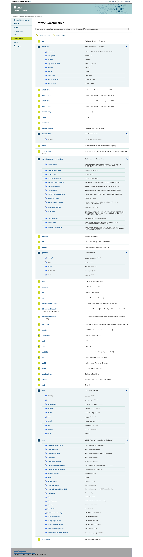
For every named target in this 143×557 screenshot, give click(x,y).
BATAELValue (52, 174)
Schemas (17, 35)
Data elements (18, 31)
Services (16, 42)
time (49, 425)
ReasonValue (52, 222)
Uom (49, 497)
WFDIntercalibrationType (55, 513)
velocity (50, 429)
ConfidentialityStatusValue (56, 465)
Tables (16, 27)
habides (45, 287)
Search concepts (60, 35)
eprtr (44, 146)
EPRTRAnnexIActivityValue (56, 194)
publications (47, 374)
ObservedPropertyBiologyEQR (57, 489)
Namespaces (18, 46)
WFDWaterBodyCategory (55, 524)
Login (112, 1)
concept (50, 258)
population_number (54, 63)
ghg (43, 281)
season (50, 71)
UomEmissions (52, 501)
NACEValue (51, 211)
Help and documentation (22, 20)
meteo (50, 417)
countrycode (52, 52)
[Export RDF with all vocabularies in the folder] (127, 47)
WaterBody (51, 509)
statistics (50, 421)
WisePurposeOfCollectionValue (58, 532)
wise (43, 440)
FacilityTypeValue (53, 198)
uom (43, 390)
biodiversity (46, 112)
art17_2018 (46, 106)
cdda (44, 117)
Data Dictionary (29, 16)
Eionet (22, 16)
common (45, 123)
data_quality (51, 56)
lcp (43, 357)
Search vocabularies (44, 35)
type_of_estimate (53, 79)
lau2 (43, 346)
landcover (46, 335)
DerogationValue (53, 190)
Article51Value (52, 164)
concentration (52, 404)
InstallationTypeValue (54, 207)
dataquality (46, 134)
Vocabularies (18, 38)
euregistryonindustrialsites (52, 159)
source (50, 266)
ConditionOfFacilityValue (56, 182)
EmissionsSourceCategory (56, 469)
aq (43, 41)
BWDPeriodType (53, 449)
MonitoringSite (52, 481)
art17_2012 (46, 101)
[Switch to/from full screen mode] (119, 1)
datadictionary (47, 128)
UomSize (50, 505)
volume (50, 434)
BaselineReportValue (54, 170)
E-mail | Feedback (20, 551)
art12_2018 (46, 90)
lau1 (43, 341)
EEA (22, 1)
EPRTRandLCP (48, 151)
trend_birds (51, 75)
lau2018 (45, 352)
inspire (44, 330)
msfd (44, 363)
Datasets (16, 23)
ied (43, 298)
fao (43, 242)
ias (43, 292)
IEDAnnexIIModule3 (49, 309)
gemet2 (45, 253)
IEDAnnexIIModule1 (49, 303)
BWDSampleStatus (54, 453)
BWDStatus (51, 457)
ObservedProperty (53, 485)
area (49, 400)
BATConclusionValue (54, 178)
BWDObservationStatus (55, 445)
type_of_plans (52, 83)
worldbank (46, 539)
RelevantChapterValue (55, 227)
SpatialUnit (51, 493)
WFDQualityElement (54, 521)
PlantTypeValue (52, 218)
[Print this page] (116, 1)
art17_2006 (46, 95)
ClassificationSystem (54, 461)
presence (50, 67)
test (43, 385)
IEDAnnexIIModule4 (49, 317)
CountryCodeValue (54, 186)
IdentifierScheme (53, 473)
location (50, 60)
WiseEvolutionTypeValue (56, 528)
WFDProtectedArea (54, 517)
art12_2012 (46, 47)
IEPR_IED (46, 324)
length (50, 412)
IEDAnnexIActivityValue (55, 202)
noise (44, 368)
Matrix (50, 477)
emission (50, 408)
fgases (44, 247)
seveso (45, 379)
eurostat (45, 236)
